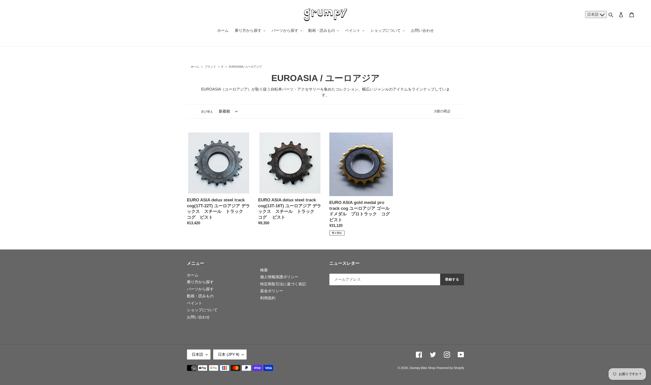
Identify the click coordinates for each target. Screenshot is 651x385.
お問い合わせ (198, 317)
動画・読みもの (200, 296)
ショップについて (202, 310)
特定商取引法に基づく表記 (283, 284)
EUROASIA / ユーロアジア (245, 66)
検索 (264, 270)
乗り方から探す (200, 282)
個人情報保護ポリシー (279, 277)
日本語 (593, 14)
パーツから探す (200, 289)
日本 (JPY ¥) (228, 354)
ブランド (210, 66)
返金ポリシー (271, 291)
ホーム (195, 66)
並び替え (207, 111)
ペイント (194, 303)
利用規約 (267, 298)
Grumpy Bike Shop (422, 368)
